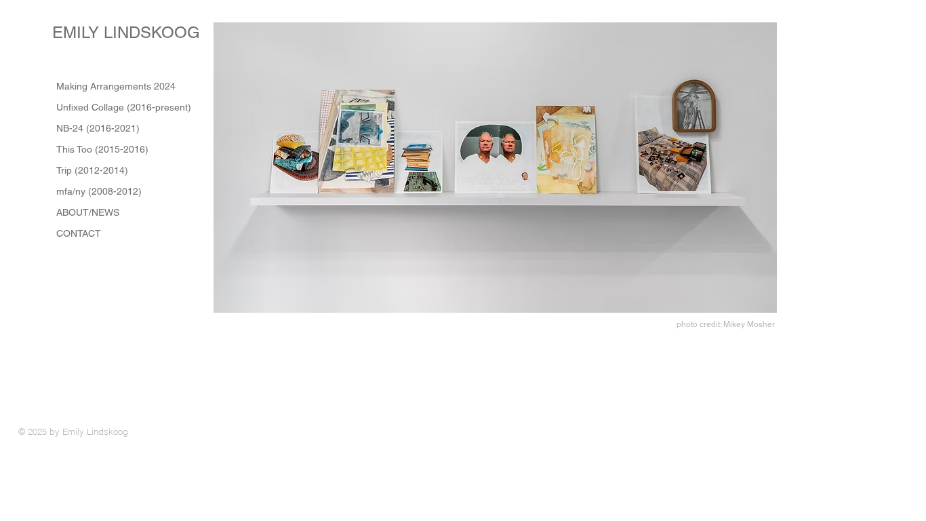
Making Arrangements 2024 (116, 86)
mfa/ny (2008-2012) (99, 191)
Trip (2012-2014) (92, 170)
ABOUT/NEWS (87, 212)
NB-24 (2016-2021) (98, 128)
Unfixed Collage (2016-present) (123, 107)
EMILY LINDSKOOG (128, 32)
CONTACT (78, 233)
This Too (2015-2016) (102, 149)
